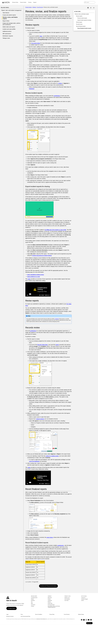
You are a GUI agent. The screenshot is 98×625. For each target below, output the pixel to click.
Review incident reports (82, 18)
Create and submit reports (9, 15)
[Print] (88, 8)
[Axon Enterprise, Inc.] (5, 2)
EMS (32, 603)
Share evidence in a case (33, 276)
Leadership (50, 600)
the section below (35, 43)
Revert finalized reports (80, 26)
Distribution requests (8, 36)
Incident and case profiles (9, 29)
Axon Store (67, 600)
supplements (60, 545)
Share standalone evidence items (35, 274)
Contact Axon (11, 608)
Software (34, 7)
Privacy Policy (51, 614)
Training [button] (29, 2)
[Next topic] (93, 8)
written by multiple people (52, 456)
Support (34, 2)
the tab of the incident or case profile (55, 229)
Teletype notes (6, 38)
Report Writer (6, 21)
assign (57, 344)
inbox (41, 36)
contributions (57, 95)
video (29, 279)
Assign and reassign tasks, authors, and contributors (12, 24)
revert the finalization (34, 461)
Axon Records (40, 7)
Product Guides (28, 7)
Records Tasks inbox (42, 344)
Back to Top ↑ (89, 623)
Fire (31, 601)
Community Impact (51, 604)
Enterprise (33, 600)
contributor (57, 318)
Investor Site (50, 603)
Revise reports (79, 22)
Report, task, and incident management (11, 10)
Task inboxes (6, 12)
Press (22, 614)
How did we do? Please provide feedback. (48, 585)
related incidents (40, 419)
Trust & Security (66, 614)
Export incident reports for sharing (84, 20)
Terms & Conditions (38, 614)
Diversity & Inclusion (10, 616)
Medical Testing (81, 614)
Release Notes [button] (15, 2)
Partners (49, 601)
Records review (79, 24)
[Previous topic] (91, 8)
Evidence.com (67, 597)
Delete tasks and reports (9, 26)
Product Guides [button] (23, 2)
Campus (32, 606)
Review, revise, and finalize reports (10, 18)
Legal (7, 614)
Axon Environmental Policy (25, 616)
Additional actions (7, 31)
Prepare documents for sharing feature (42, 255)
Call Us (82, 600)
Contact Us (83, 597)
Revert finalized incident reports (84, 28)
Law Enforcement (34, 597)
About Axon (50, 597)
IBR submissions (7, 33)
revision (60, 83)
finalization (31, 88)
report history (50, 537)
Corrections (33, 604)
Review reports (79, 16)
